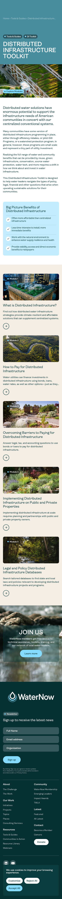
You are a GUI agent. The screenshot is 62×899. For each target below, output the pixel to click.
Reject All (31, 880)
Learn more (31, 653)
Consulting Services (13, 823)
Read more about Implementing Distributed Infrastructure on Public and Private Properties (31, 498)
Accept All (14, 888)
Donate (41, 842)
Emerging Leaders (43, 794)
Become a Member (43, 830)
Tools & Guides (18, 18)
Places (6, 819)
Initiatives (8, 805)
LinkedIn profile (6, 863)
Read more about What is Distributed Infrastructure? (31, 301)
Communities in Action (14, 839)
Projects (7, 810)
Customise (14, 880)
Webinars (7, 848)
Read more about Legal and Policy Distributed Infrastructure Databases (31, 566)
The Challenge (10, 789)
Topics (6, 814)
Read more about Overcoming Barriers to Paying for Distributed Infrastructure (31, 431)
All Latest (38, 819)
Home (6, 18)
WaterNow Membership (45, 789)
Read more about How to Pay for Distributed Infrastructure (31, 365)
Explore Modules (14, 91)
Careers (38, 834)
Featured (38, 814)
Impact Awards (41, 798)
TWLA (37, 802)
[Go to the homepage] (31, 697)
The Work (7, 794)
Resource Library (11, 843)
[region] (31, 880)
